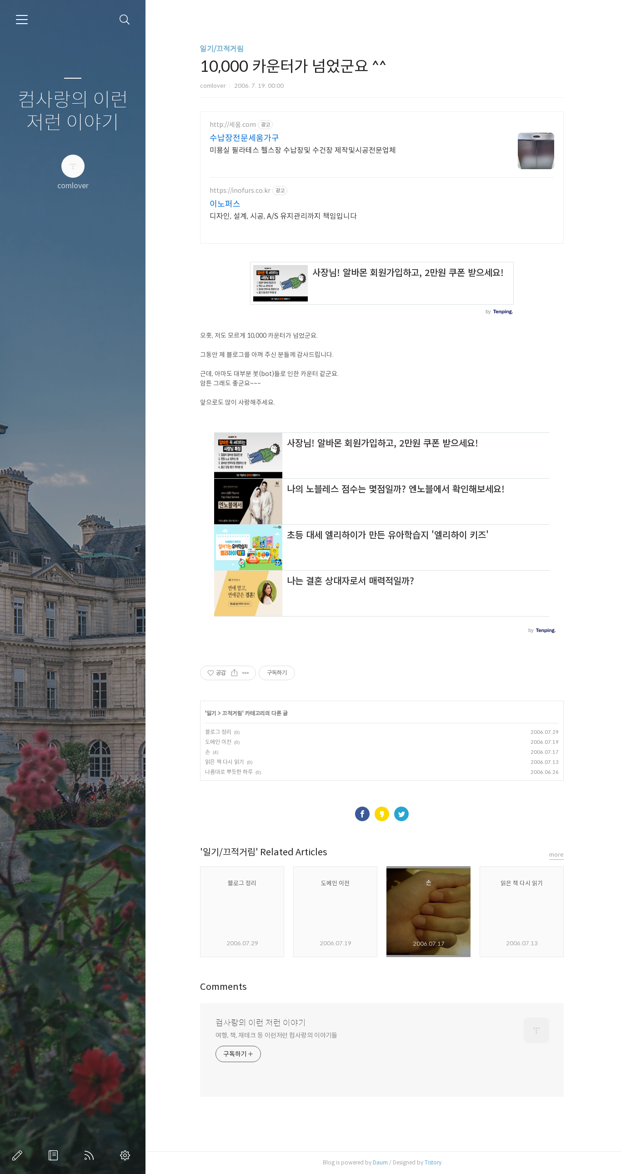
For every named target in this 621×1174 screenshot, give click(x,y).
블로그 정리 (218, 731)
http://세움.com (233, 125)
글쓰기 (19, 1155)
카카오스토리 (382, 814)
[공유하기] (234, 673)
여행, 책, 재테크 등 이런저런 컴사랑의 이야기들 (276, 1035)
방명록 (55, 1155)
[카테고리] (22, 19)
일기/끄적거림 (222, 49)
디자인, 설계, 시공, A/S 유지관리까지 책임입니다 (283, 216)
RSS (91, 1155)
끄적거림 (232, 713)
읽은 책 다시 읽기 (224, 761)
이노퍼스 (225, 204)
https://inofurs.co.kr (240, 191)
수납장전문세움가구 (244, 138)
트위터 (401, 814)
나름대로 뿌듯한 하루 (229, 771)
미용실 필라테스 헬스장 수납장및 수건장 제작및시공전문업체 (303, 150)
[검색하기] (125, 20)
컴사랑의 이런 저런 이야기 (73, 111)
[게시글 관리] (245, 673)
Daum (380, 1162)
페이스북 (362, 814)
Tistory (433, 1162)
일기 (211, 713)
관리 (127, 1155)
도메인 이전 (218, 741)
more (556, 854)
